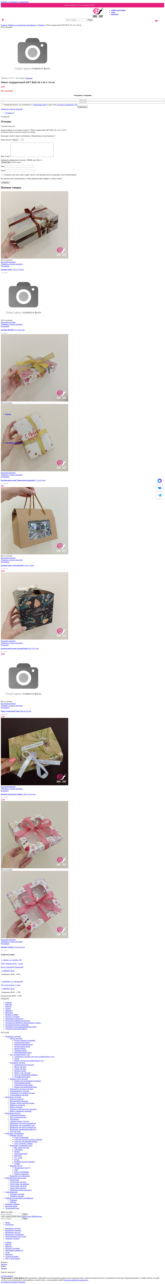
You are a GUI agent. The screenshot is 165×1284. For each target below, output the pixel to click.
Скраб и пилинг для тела (19, 1121)
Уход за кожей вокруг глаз (20, 1055)
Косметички (14, 1180)
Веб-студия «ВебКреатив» (32, 1216)
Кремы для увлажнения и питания (27, 1081)
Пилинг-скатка (20, 1071)
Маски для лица (16, 1038)
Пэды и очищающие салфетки (25, 1075)
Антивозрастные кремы (23, 1085)
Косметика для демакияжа (20, 1176)
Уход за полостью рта (18, 1117)
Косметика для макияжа (14, 1133)
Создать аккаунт (7, 1276)
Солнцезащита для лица (19, 1095)
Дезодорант (14, 1119)
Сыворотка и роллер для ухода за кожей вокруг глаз (34, 1057)
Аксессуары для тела (18, 1188)
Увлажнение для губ (22, 1168)
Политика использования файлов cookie (20, 1027)
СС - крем (18, 1158)
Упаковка (13, 1200)
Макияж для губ (16, 1166)
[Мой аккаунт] (153, 20)
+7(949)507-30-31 (7, 971)
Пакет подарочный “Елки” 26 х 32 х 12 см (16, 711)
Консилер (18, 1156)
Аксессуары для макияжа (19, 1184)
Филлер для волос (17, 1099)
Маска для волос (16, 1107)
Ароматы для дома (17, 1194)
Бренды (8, 1006)
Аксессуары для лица (18, 1182)
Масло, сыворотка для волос (21, 1111)
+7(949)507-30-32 (7, 989)
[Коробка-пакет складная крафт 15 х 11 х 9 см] (34, 554)
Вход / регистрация (12, 1258)
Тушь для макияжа (21, 1137)
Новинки (8, 1011)
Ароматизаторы (11, 1192)
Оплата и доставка (12, 1017)
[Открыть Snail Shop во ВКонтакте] (159, 488)
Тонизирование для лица (19, 1091)
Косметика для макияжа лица (21, 1145)
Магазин (8, 1004)
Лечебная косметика (17, 1115)
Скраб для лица (20, 1069)
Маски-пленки (20, 1048)
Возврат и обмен (11, 1015)
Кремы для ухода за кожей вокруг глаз (29, 1061)
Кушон (17, 1152)
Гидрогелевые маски (22, 1046)
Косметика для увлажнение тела (22, 1125)
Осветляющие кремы (22, 1083)
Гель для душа (15, 1131)
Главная (8, 1002)
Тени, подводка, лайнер (23, 1143)
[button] (5, 645)
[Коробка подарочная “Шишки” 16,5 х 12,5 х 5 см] (34, 785)
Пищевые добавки (12, 1204)
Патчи (16, 1059)
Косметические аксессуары (15, 1178)
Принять (22, 1282)
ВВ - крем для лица (21, 1147)
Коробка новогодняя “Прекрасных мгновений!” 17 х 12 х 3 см (23, 480)
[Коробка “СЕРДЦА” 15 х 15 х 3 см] (34, 868)
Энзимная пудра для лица (24, 1065)
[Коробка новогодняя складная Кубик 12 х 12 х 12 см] (34, 639)
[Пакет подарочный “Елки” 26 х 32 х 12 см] (23, 699)
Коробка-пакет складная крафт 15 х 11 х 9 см (17, 565)
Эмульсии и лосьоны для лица (21, 1089)
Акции (8, 1008)
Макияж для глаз (16, 1135)
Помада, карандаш (21, 1174)
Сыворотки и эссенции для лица (22, 1093)
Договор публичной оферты (16, 1029)
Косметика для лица (13, 1036)
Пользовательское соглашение (17, 1025)
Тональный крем (20, 1154)
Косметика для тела (12, 1113)
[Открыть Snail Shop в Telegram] (159, 495)
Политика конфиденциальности (17, 1021)
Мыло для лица (20, 1067)
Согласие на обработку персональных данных (23, 1023)
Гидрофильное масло (22, 1077)
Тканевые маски (20, 1050)
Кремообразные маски (23, 1052)
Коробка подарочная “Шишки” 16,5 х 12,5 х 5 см (18, 794)
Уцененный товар (12, 1208)
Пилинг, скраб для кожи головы (22, 1103)
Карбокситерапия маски (23, 1044)
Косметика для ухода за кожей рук (23, 1127)
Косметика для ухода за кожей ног (23, 1123)
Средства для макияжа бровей (25, 1141)
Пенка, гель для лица (22, 1073)
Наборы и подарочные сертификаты (19, 1198)
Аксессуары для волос (18, 1186)
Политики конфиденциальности (75, 1280)
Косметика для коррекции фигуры (23, 1129)
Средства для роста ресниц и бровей (28, 1139)
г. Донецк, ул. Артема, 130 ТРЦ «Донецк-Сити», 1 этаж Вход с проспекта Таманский (12, 963)
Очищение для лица (17, 1063)
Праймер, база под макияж (24, 1162)
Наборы (13, 1202)
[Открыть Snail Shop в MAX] (159, 481)
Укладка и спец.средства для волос (23, 1109)
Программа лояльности (14, 1019)
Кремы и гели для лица (19, 1079)
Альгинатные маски (22, 1042)
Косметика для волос (13, 1097)
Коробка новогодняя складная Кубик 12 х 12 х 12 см (20, 648)
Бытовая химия (11, 1206)
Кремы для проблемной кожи (25, 1087)
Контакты (9, 1013)
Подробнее (9, 1282)
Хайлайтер (18, 1150)
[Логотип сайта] (98, 17)
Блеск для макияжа (21, 1172)
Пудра (16, 1160)
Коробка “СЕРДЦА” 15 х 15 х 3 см (13, 947)
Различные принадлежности (21, 1190)
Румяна (17, 1164)
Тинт (16, 1170)
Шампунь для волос (17, 1105)
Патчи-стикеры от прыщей (24, 1040)
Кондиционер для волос (19, 1101)
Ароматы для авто (17, 1196)
